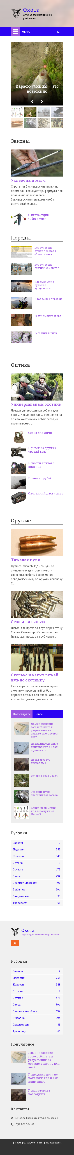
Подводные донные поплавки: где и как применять (44, 747)
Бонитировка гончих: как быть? (46, 266)
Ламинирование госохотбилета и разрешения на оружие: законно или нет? (45, 730)
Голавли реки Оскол (44, 775)
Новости (36, 856)
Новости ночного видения (41, 464)
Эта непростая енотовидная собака (44, 793)
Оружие (36, 869)
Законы (36, 842)
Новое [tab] (38, 714)
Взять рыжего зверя (47, 316)
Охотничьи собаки (36, 883)
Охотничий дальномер (45, 493)
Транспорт (36, 903)
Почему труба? (39, 478)
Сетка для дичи (40, 433)
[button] (32, 101)
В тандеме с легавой (48, 299)
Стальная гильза (28, 621)
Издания (36, 849)
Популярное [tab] (22, 714)
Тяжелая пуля (25, 559)
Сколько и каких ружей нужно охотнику (34, 677)
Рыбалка (36, 889)
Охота (36, 876)
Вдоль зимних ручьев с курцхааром (44, 285)
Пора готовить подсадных (40, 761)
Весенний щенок (45, 333)
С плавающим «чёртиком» (38, 216)
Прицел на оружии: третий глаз (42, 449)
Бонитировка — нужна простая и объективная (45, 251)
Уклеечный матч (28, 180)
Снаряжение (36, 896)
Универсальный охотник (36, 404)
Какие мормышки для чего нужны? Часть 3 (43, 811)
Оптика (36, 862)
